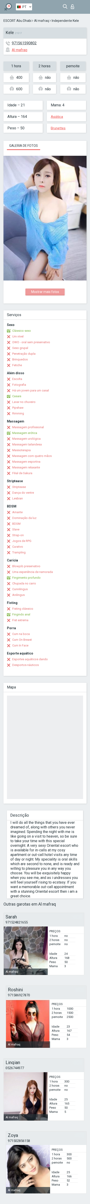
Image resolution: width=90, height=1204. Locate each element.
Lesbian (17, 498)
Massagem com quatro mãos (32, 456)
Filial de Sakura (22, 473)
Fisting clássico (22, 608)
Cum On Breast (22, 639)
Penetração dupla (24, 353)
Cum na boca (21, 634)
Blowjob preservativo (26, 566)
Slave (15, 529)
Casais (16, 396)
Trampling (19, 552)
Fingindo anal (21, 614)
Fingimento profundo (26, 577)
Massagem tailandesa (27, 444)
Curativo (17, 546)
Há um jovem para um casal (30, 390)
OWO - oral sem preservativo (31, 342)
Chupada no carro (24, 583)
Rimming (18, 413)
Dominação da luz (24, 518)
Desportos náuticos (25, 665)
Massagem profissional (28, 427)
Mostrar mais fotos (45, 292)
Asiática (57, 117)
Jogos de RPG (21, 541)
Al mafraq (41, 21)
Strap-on (18, 535)
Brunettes (58, 128)
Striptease (19, 487)
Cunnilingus (20, 589)
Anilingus (18, 595)
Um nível (18, 336)
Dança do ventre (23, 492)
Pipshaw (18, 407)
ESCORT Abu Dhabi (17, 21)
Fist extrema (20, 620)
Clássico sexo (21, 330)
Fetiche (17, 365)
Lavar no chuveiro (24, 402)
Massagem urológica (26, 438)
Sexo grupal (20, 348)
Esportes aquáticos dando (30, 659)
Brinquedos (20, 359)
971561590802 (24, 43)
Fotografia (19, 384)
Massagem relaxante (26, 467)
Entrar (73, 5)
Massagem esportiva (26, 461)
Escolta (17, 379)
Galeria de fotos (23, 145)
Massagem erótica (24, 433)
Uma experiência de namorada (32, 572)
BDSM (16, 523)
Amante (17, 512)
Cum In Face (20, 645)
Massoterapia (21, 450)
